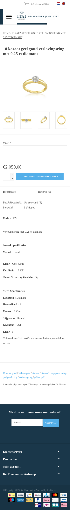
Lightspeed (52, 490)
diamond (45, 373)
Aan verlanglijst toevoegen (15, 384)
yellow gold (39, 377)
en (63, 3)
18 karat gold (24, 373)
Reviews (44, 191)
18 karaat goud (10, 373)
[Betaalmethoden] (11, 495)
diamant (35, 373)
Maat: (7, 142)
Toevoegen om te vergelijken (42, 384)
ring (15, 377)
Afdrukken (62, 384)
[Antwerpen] (42, 16)
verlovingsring (25, 377)
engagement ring (58, 373)
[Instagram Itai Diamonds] (38, 434)
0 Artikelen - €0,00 (40, 4)
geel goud (7, 377)
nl (58, 3)
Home (6, 33)
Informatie (9, 191)
